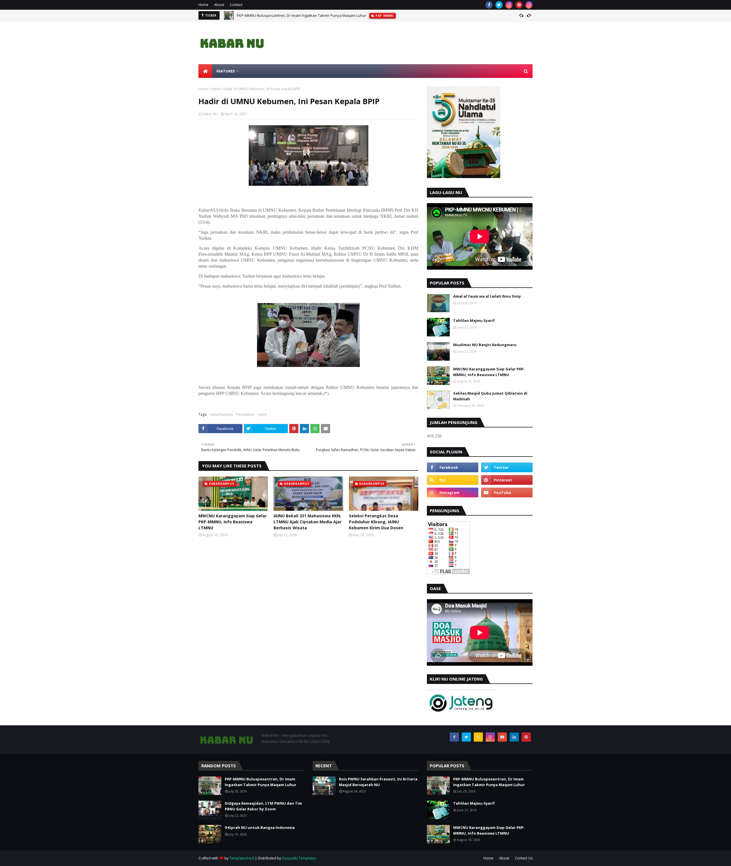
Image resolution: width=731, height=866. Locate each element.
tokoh (216, 88)
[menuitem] (205, 71)
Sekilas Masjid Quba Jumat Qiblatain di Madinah (490, 396)
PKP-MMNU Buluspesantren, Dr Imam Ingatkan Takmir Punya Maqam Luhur (301, 15)
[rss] (452, 480)
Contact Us (524, 858)
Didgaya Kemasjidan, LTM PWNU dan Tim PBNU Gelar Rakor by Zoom (263, 806)
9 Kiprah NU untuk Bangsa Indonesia (260, 827)
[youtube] (507, 492)
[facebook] (489, 5)
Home (203, 4)
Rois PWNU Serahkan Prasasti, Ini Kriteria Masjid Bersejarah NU (378, 781)
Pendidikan (245, 414)
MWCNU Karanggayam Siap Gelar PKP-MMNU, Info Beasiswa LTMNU (232, 521)
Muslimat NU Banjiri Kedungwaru (485, 344)
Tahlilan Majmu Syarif (474, 320)
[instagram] (509, 5)
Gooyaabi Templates (299, 858)
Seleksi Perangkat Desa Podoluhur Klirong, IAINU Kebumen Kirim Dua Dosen (376, 521)
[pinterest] (519, 5)
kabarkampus (221, 414)
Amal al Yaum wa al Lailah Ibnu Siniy (487, 296)
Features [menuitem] (225, 71)
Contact (236, 4)
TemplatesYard (241, 858)
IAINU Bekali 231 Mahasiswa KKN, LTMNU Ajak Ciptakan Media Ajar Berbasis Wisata (308, 521)
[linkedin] (514, 737)
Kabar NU (210, 114)
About (219, 4)
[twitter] (499, 5)
